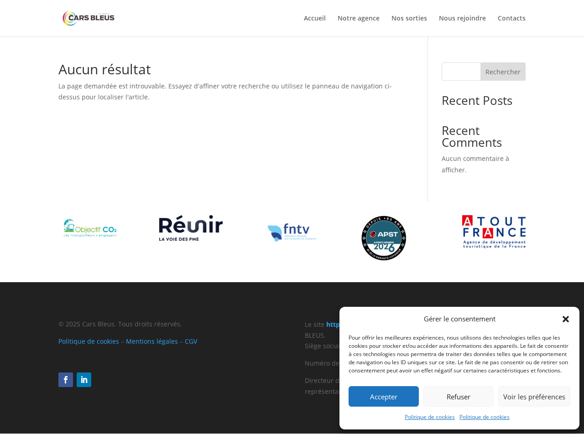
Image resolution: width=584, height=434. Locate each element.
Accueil (315, 18)
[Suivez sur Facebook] (65, 379)
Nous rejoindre (462, 18)
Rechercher (503, 71)
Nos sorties (409, 18)
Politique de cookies (430, 417)
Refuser (458, 396)
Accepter (383, 396)
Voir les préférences (534, 396)
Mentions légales (152, 341)
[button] (565, 319)
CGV (191, 341)
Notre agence (359, 18)
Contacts (512, 18)
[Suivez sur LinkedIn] (84, 379)
